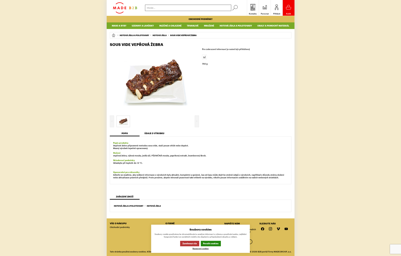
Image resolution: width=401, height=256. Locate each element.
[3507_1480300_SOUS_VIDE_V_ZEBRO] (154, 80)
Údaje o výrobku (154, 133)
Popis (125, 133)
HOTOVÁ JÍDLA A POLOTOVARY (128, 206)
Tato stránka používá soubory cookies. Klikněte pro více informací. (142, 251)
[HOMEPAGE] (113, 35)
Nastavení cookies (201, 249)
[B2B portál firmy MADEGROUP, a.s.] (125, 8)
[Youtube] (286, 229)
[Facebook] (262, 229)
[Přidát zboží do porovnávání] (204, 57)
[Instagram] (270, 229)
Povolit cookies (211, 243)
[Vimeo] (278, 229)
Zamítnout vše (189, 243)
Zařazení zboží (124, 196)
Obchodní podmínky (201, 19)
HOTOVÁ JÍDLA (154, 206)
